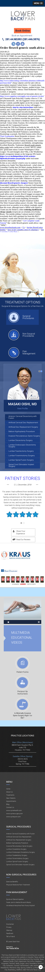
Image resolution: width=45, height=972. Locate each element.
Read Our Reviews (23, 540)
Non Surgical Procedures (28, 334)
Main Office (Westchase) (22, 742)
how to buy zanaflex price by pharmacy (23, 230)
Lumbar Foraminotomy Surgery (21, 455)
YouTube (22, 44)
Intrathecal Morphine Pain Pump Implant (20, 905)
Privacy (8, 927)
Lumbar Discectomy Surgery (20, 440)
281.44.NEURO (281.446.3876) (22, 39)
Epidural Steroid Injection (15, 899)
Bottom (41, 967)
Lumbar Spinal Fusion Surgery (21, 460)
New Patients (11, 798)
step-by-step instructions (23, 107)
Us (23, 227)
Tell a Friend (10, 936)
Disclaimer (10, 924)
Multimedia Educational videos (22, 611)
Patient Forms (22, 672)
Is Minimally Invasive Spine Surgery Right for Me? (22, 715)
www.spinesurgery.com (14, 813)
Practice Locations (22, 735)
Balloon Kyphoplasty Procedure (21, 431)
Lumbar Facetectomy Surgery (21, 451)
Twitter (14, 44)
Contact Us (10, 807)
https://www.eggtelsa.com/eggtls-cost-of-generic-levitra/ (22, 96)
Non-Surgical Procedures (21, 874)
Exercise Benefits (12, 882)
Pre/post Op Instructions (23, 692)
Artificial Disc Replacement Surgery (23, 427)
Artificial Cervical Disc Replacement (23, 422)
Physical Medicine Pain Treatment (18, 885)
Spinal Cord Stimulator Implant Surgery (21, 465)
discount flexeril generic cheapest (14, 183)
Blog (7, 804)
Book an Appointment (22, 35)
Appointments (11, 801)
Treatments (10, 795)
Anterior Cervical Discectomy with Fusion (22, 417)
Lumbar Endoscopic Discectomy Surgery (22, 446)
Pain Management (28, 352)
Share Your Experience (20, 532)
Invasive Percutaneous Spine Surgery (24, 436)
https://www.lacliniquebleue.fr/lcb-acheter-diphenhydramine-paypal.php (18, 157)
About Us (9, 792)
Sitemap (9, 930)
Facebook (18, 44)
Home (8, 789)
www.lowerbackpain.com (10, 227)
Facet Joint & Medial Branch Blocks (18, 902)
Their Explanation (7, 136)
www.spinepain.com (13, 817)
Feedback (9, 933)
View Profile (22, 408)
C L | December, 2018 (22, 485)
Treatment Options (22, 302)
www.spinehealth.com (14, 810)
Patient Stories (22, 478)
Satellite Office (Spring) (22, 756)
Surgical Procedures (28, 317)
